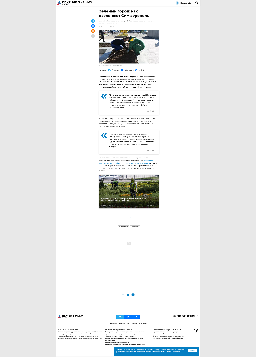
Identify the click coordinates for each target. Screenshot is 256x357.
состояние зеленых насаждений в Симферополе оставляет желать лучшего (126, 161)
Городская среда (124, 226)
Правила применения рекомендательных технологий (125, 344)
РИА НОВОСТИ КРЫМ (117, 324)
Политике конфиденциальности (165, 349)
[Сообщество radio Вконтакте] (128, 317)
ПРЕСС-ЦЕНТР (132, 324)
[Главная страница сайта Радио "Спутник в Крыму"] (75, 3)
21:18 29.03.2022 (103, 26)
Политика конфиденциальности (117, 342)
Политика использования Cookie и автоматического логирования (124, 339)
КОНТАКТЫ (143, 324)
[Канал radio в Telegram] (120, 317)
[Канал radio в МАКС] (136, 317)
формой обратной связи (173, 338)
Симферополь (135, 226)
